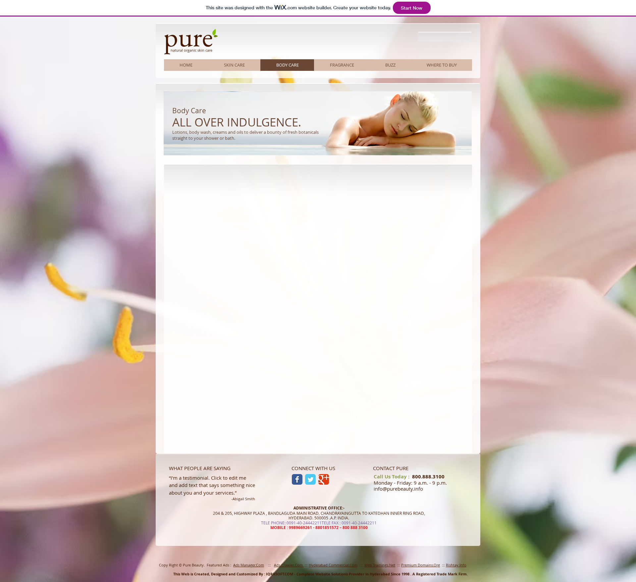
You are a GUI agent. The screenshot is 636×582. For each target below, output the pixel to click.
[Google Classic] (323, 479)
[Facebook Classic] (297, 479)
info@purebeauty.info (398, 488)
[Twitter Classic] (310, 479)
